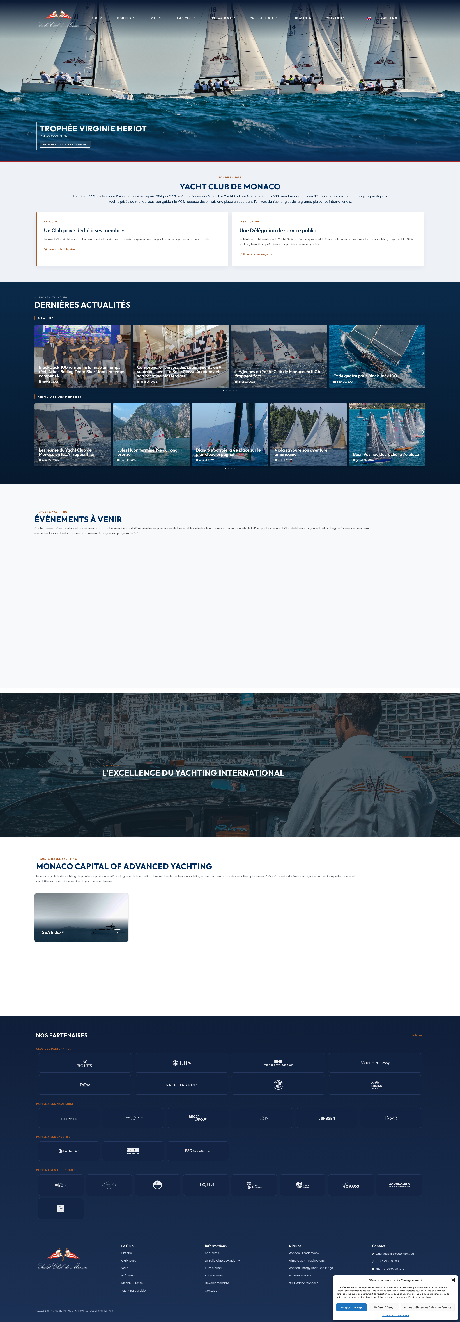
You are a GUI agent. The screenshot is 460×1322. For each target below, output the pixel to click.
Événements (185, 18)
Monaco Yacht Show (64, 657)
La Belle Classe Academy (264, 932)
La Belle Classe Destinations (168, 986)
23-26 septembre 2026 (61, 663)
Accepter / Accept (351, 1307)
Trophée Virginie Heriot (330, 657)
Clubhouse (124, 18)
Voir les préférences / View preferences (428, 1307)
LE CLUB (93, 18)
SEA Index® (53, 932)
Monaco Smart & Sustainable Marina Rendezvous (80, 592)
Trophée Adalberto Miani (200, 657)
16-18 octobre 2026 (190, 663)
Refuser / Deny (383, 1307)
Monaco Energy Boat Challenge (171, 932)
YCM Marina (351, 932)
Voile (154, 18)
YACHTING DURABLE (262, 18)
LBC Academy (303, 18)
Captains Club (253, 986)
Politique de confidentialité (395, 1315)
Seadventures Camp (61, 986)
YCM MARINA (334, 18)
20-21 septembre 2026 (61, 600)
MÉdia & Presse (222, 18)
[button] (453, 1280)
